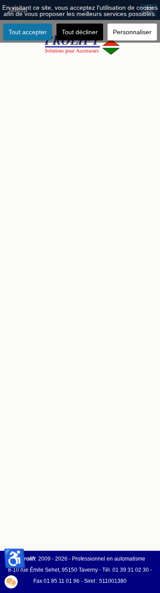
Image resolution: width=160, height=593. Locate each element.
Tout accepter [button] (27, 32)
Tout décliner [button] (80, 32)
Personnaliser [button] (132, 32)
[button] (11, 582)
